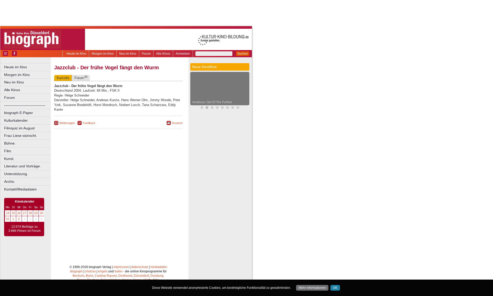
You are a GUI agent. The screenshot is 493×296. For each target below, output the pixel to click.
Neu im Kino (127, 53)
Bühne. (10, 143)
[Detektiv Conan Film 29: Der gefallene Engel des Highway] (212, 108)
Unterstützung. (16, 174)
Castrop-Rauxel (106, 276)
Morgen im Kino (103, 53)
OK (335, 288)
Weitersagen (67, 123)
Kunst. (9, 159)
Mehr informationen (312, 288)
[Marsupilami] (201, 108)
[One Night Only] (227, 108)
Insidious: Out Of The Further (212, 102)
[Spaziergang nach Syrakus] (217, 108)
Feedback (89, 123)
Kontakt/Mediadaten (20, 189)
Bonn (89, 276)
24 (8, 213)
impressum (121, 267)
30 (41, 213)
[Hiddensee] (237, 108)
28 (30, 213)
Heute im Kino (76, 53)
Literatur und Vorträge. (22, 166)
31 (8, 219)
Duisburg (156, 276)
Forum (146, 53)
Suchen (242, 53)
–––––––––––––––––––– (24, 105)
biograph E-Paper (18, 113)
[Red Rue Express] (232, 108)
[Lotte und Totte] (222, 108)
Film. (8, 151)
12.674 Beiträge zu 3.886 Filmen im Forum (24, 229)
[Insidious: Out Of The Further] (207, 108)
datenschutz (139, 267)
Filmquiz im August (19, 128)
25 (13, 213)
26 (19, 213)
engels (103, 271)
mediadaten (158, 267)
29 (36, 213)
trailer (118, 271)
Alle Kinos (163, 53)
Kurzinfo (63, 78)
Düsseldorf (141, 276)
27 (24, 213)
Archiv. (9, 181)
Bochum (78, 276)
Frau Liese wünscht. (20, 135)
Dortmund (125, 276)
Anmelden (183, 53)
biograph (76, 271)
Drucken (177, 123)
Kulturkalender (16, 120)
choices (90, 271)
